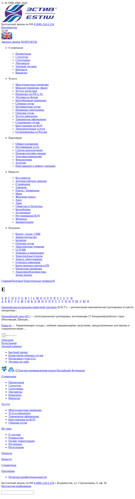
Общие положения (26, 143)
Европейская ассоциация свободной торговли (29, 307)
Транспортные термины (29, 246)
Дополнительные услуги (30, 128)
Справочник (8, 465)
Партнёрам (8, 471)
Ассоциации (23, 212)
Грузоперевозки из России (31, 131)
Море (18, 193)
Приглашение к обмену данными (35, 165)
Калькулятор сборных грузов (25, 355)
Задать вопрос (23, 274)
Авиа (18, 203)
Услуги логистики (26, 90)
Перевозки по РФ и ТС (29, 94)
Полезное (17, 280)
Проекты (6, 453)
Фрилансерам (23, 159)
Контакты (21, 69)
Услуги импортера (26, 116)
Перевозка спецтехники (29, 109)
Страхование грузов (27, 122)
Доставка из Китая (26, 97)
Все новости (22, 177)
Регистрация (9, 343)
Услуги (5, 404)
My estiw (6, 428)
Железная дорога (25, 196)
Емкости (6, 325)
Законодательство (26, 237)
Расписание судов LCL (22, 358)
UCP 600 (20, 249)
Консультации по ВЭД (28, 125)
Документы (22, 63)
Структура (21, 56)
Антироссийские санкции (31, 180)
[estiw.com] (6, 38)
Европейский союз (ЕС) (15, 316)
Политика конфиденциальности (27, 477)
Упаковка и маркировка (29, 252)
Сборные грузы (24, 103)
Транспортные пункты (29, 255)
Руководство (16, 437)
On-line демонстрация (21, 440)
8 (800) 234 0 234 (44, 24)
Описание (7, 339)
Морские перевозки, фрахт (31, 87)
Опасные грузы (24, 112)
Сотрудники (22, 60)
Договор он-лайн (18, 361)
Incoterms (20, 240)
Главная (6, 280)
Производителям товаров (30, 153)
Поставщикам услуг (27, 146)
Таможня (20, 187)
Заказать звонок (10, 41)
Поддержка (15, 444)
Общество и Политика (29, 206)
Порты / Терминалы (27, 190)
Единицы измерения (27, 262)
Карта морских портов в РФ (32, 265)
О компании (22, 184)
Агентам (20, 162)
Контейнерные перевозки (30, 100)
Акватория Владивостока (30, 271)
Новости (6, 459)
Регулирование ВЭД (27, 215)
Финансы (21, 218)
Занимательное (24, 221)
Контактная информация (16, 486)
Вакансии (21, 72)
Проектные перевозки (28, 268)
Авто (18, 199)
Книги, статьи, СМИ (27, 233)
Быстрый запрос (18, 352)
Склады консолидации (29, 150)
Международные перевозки (32, 84)
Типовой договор (26, 66)
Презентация (23, 53)
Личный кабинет (11, 346)
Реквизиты (14, 394)
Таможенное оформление (30, 119)
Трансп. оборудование (28, 259)
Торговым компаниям (28, 156)
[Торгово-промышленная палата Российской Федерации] (50, 370)
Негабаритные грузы (28, 106)
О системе (14, 434)
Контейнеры (22, 209)
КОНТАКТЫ (29, 41)
